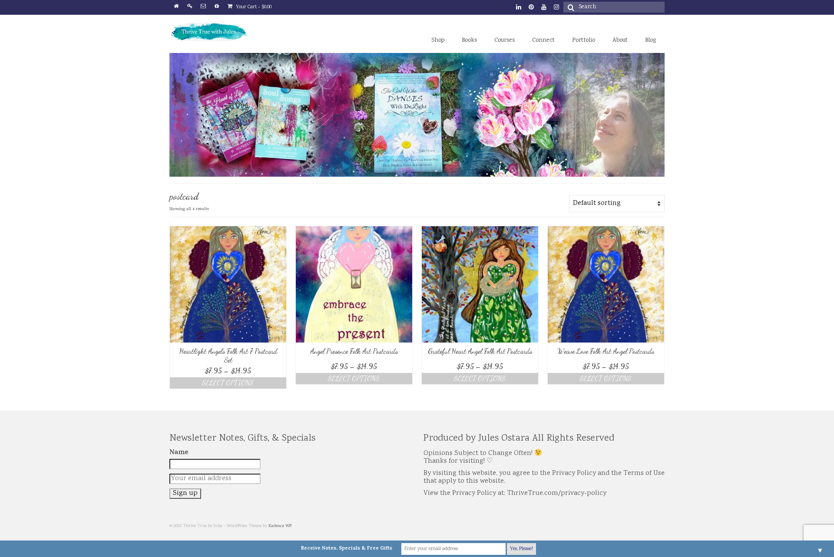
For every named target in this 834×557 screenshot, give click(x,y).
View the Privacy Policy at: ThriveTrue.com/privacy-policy (515, 493)
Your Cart (253, 7)
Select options (228, 383)
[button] (228, 284)
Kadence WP (279, 526)
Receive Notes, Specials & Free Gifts (346, 548)
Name (179, 453)
